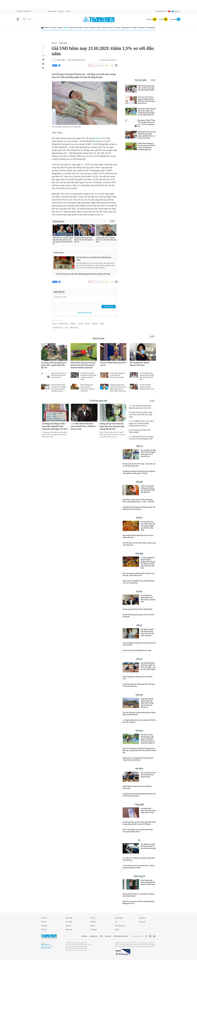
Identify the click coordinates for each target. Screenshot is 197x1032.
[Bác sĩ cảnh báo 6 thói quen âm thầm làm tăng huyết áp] (131, 777)
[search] (35, 19)
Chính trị (47, 27)
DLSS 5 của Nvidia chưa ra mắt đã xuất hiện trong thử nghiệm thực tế (138, 831)
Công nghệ (125, 27)
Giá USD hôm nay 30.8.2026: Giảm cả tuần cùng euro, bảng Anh (139, 544)
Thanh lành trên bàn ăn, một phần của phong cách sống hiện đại (138, 895)
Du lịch (99, 27)
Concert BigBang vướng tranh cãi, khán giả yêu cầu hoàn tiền (139, 644)
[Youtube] (169, 11)
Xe (131, 27)
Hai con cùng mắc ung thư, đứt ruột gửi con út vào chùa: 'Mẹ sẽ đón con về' (139, 574)
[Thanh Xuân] (54, 60)
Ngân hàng (63, 43)
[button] (43, 44)
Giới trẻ (86, 27)
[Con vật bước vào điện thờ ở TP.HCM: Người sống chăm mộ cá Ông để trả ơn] (131, 454)
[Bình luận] (43, 59)
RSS (101, 936)
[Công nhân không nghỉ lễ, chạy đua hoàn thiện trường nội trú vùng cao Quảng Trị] (131, 703)
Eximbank (72, 323)
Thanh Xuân (61, 60)
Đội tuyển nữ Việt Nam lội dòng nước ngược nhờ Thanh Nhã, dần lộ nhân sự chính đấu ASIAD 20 (148, 739)
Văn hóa (105, 27)
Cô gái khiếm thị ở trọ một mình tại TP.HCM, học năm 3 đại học (139, 721)
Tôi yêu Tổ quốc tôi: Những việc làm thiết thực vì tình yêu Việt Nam (139, 685)
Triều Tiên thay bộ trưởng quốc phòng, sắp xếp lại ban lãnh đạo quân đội (148, 489)
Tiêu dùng (141, 27)
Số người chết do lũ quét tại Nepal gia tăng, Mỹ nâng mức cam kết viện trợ (139, 508)
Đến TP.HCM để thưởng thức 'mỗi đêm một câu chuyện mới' (148, 599)
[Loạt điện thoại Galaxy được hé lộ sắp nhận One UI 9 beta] (131, 812)
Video (135, 27)
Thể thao (117, 27)
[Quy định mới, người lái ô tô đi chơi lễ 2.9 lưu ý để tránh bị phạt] (131, 848)
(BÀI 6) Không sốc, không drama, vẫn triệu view (137, 678)
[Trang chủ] (42, 27)
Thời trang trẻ (150, 27)
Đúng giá (94, 323)
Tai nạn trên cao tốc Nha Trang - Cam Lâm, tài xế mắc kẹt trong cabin (139, 465)
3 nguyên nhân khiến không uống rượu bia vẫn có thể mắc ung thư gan (139, 795)
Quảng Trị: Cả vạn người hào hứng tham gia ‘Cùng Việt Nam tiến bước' (138, 759)
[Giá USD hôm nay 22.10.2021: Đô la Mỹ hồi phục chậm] (63, 262)
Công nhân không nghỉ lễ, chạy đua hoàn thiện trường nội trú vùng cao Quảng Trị (147, 703)
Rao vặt (142, 922)
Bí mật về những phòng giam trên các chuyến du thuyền (138, 616)
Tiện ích (61, 11)
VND (66, 327)
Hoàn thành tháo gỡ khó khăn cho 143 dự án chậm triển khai (138, 536)
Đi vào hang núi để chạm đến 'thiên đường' (138, 609)
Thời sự (53, 27)
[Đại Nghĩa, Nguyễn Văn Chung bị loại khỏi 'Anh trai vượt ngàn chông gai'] (131, 633)
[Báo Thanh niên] (49, 936)
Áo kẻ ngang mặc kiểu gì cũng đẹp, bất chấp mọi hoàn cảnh (148, 882)
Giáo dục (93, 27)
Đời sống (72, 27)
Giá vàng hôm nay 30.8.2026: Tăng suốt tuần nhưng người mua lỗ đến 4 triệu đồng (148, 526)
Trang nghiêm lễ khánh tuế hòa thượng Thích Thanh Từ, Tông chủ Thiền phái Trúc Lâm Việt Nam (148, 563)
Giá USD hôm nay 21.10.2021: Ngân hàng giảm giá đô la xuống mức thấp (83, 274)
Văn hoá (93, 922)
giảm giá (87, 323)
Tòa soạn (108, 936)
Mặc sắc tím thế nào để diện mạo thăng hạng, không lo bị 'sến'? (138, 902)
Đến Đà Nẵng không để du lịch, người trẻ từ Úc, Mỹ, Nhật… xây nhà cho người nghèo (148, 666)
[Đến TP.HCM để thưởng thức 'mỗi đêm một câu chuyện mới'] (131, 599)
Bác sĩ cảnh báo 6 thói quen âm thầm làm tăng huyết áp (148, 775)
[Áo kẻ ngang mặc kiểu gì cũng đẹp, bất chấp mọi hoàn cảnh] (131, 884)
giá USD (95, 138)
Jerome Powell (63, 323)
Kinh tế (66, 27)
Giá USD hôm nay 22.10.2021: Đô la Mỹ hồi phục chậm (93, 259)
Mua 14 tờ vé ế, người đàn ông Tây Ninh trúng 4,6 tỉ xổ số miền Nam (138, 582)
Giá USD (55, 323)
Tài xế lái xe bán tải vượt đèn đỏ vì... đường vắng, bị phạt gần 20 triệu (138, 867)
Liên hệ (67, 11)
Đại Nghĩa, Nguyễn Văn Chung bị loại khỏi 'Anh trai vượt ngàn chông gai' (147, 632)
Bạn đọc (142, 918)
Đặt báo (84, 936)
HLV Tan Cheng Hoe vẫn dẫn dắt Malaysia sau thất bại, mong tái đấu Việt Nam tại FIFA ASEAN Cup (139, 750)
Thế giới (60, 27)
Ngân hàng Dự (74, 327)
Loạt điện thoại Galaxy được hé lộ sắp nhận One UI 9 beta (148, 810)
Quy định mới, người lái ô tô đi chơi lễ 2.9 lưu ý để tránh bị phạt (148, 846)
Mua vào (80, 323)
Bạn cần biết (52, 11)
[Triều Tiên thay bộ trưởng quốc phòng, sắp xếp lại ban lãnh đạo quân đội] (131, 490)
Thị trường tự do (58, 327)
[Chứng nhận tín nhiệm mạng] (122, 952)
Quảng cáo (93, 936)
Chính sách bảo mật (120, 936)
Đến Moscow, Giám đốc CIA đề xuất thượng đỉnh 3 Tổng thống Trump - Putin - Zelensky (138, 501)
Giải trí (111, 27)
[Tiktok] (176, 11)
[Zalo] (179, 11)
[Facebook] (173, 11)
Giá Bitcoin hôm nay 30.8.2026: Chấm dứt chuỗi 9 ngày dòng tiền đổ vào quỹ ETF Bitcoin (139, 823)
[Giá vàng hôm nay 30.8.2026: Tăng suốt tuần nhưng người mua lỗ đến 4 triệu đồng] (131, 526)
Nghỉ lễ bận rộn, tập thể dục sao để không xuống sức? (137, 787)
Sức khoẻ (69, 922)
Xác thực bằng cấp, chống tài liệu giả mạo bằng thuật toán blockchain (139, 713)
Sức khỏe (79, 27)
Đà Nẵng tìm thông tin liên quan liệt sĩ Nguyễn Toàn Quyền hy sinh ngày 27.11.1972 (139, 472)
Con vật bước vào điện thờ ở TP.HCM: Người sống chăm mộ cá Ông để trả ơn (148, 453)
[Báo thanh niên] (98, 19)
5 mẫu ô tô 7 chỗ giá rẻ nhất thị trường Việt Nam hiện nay (139, 859)
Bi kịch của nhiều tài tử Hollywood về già (137, 650)
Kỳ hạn (102, 323)
